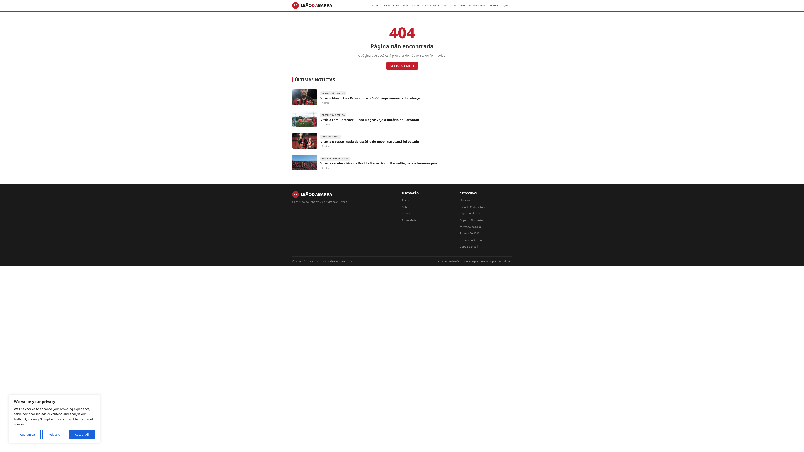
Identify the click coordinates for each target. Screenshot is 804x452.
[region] (54, 419)
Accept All (82, 435)
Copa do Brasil (469, 246)
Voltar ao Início (402, 66)
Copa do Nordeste (425, 5)
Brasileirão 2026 (396, 5)
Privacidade (409, 220)
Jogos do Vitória (470, 213)
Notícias (450, 5)
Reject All (54, 435)
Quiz (506, 5)
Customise (27, 435)
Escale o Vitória (473, 5)
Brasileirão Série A (471, 240)
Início (375, 5)
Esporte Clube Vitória (473, 207)
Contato (407, 213)
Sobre (494, 5)
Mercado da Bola (470, 227)
